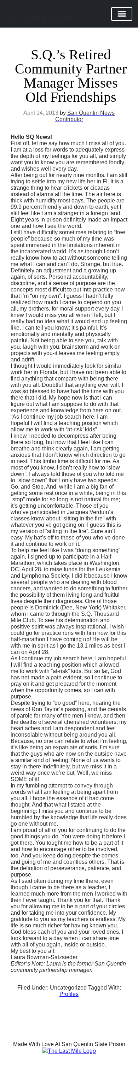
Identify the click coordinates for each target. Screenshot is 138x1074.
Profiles (69, 994)
